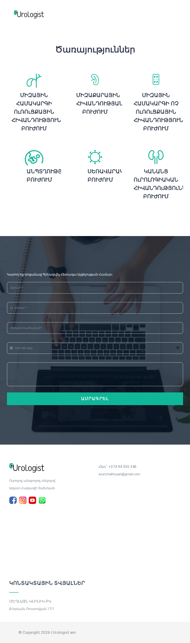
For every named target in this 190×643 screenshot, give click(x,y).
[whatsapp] (42, 500)
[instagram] (22, 500)
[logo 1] (26, 465)
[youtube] (32, 500)
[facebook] (13, 500)
